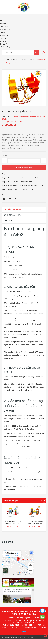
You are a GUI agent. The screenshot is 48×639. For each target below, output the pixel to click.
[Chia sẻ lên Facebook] (4, 199)
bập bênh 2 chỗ (18, 178)
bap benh (5, 178)
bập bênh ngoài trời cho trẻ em (31, 185)
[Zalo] (42, 610)
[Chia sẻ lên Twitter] (10, 199)
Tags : (4, 174)
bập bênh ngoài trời (9, 185)
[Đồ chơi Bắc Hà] (24, 7)
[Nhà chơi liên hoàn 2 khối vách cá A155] (13, 512)
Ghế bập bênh (9, 352)
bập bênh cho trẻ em (10, 182)
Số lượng (5, 156)
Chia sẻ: (5, 195)
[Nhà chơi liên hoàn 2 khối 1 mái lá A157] (35, 512)
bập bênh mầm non (28, 182)
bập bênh (11, 303)
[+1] (16, 199)
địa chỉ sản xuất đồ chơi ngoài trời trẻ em (17, 189)
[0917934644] (42, 617)
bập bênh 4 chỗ (33, 178)
